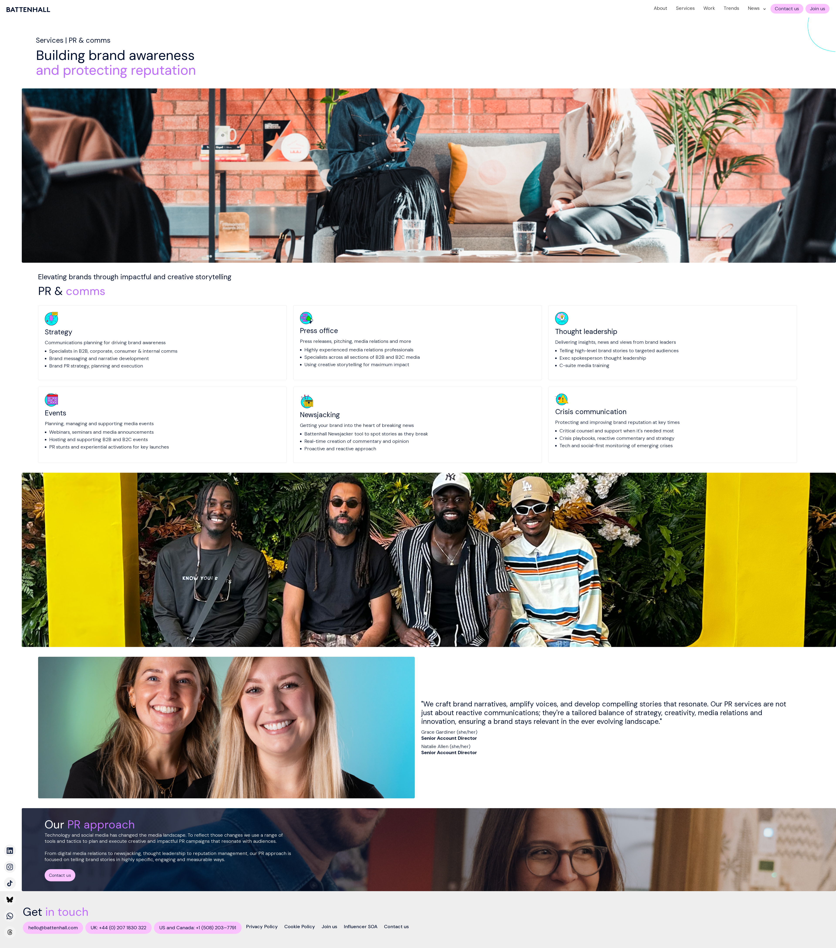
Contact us (396, 926)
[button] (755, 9)
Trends (731, 8)
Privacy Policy (262, 926)
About (660, 8)
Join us (329, 926)
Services (685, 8)
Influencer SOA (361, 926)
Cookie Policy (299, 926)
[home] (28, 10)
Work (709, 8)
